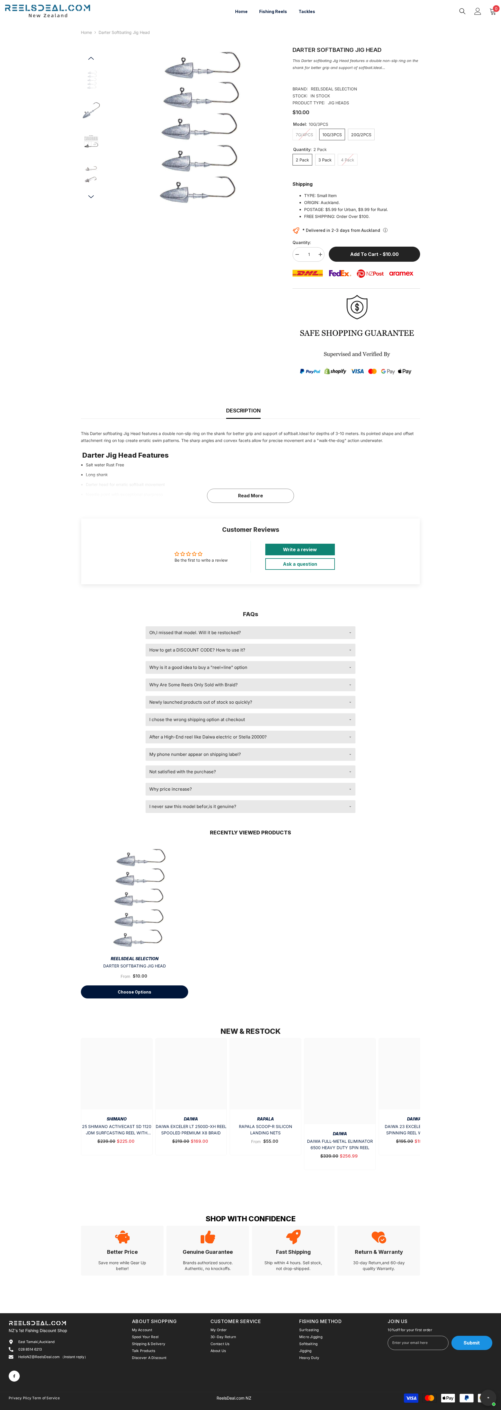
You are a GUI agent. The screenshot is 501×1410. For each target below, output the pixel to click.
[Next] (91, 196)
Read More (250, 495)
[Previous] (91, 58)
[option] (192, 128)
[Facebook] (14, 1376)
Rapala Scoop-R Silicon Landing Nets (265, 1129)
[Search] (462, 11)
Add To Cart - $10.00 (374, 254)
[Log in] (477, 11)
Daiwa (191, 1118)
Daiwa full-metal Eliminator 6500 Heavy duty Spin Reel (340, 1144)
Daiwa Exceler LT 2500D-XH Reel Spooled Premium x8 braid (191, 1129)
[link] (122, 1251)
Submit (472, 1343)
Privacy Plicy (20, 1398)
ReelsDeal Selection (334, 88)
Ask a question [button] (300, 564)
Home (86, 32)
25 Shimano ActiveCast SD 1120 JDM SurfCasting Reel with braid (116, 1130)
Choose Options (134, 991)
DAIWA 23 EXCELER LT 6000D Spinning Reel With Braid (414, 1129)
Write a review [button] (300, 549)
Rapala (265, 1118)
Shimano (117, 1118)
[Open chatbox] (488, 1398)
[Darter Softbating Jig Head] (134, 898)
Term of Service (46, 1398)
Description (243, 410)
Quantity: (302, 242)
